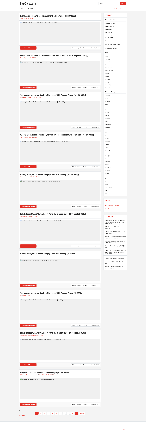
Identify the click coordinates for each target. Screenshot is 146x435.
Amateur (107, 95)
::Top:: (124, 429)
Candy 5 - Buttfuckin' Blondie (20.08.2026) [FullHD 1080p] (115, 232)
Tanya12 (79, 48)
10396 (82, 413)
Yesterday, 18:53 (95, 285)
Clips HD (26, 18)
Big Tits (107, 107)
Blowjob (107, 110)
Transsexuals (23, 216)
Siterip (107, 82)
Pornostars (108, 88)
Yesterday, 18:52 (95, 364)
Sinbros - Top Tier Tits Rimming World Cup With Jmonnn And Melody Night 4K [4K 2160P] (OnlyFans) (115, 252)
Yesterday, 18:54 (95, 246)
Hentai (107, 76)
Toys (40, 374)
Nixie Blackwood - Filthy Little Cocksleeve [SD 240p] (115, 227)
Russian (107, 141)
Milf (21, 97)
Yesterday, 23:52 (95, 48)
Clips (36, 18)
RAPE (107, 193)
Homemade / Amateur (111, 48)
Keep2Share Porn (109, 209)
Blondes (107, 150)
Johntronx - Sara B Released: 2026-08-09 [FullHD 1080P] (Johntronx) (115, 241)
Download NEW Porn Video (112, 205)
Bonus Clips (108, 85)
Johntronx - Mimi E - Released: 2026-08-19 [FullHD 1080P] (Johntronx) (115, 237)
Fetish (107, 115)
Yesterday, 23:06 (95, 206)
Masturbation (35, 374)
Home (23, 9)
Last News (30, 9)
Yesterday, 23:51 (95, 87)
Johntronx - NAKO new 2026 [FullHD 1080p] (114, 262)
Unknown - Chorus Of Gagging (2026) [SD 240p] (115, 246)
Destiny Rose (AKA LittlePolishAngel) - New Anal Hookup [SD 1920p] (47, 253)
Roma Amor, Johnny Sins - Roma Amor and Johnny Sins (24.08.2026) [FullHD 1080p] (54, 55)
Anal (21, 137)
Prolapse (107, 170)
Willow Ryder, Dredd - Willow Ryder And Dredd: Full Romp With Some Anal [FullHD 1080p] (57, 134)
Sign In (115, 8)
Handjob (107, 156)
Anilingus (107, 101)
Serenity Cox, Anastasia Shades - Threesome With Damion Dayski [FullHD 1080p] (53, 95)
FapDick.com (28, 3)
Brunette (107, 153)
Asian (32, 216)
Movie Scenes (109, 62)
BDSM (21, 374)
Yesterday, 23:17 (95, 166)
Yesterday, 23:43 (95, 127)
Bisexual (107, 181)
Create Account (122, 8)
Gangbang (33, 335)
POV (106, 176)
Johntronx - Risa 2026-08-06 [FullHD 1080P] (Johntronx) (114, 267)
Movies (107, 73)
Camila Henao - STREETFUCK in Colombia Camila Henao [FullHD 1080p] (114, 257)
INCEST (107, 190)
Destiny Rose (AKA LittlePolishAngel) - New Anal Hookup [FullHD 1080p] (49, 174)
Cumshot (107, 158)
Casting (107, 164)
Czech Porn (108, 67)
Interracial (108, 167)
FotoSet (107, 79)
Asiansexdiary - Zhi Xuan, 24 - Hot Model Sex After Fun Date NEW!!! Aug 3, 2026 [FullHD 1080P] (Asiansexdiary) (115, 222)
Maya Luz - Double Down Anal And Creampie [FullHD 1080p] (44, 372)
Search (122, 3)
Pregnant (107, 135)
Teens (21, 18)
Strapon (107, 161)
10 (72, 413)
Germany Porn (109, 70)
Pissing (107, 138)
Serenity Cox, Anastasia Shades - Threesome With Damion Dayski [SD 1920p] (51, 293)
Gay (106, 184)
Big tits (25, 97)
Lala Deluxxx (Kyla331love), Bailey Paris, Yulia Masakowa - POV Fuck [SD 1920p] (53, 214)
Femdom (107, 118)
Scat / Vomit (108, 187)
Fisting (107, 173)
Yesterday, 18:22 (95, 404)
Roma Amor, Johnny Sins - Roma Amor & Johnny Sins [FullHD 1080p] (48, 15)
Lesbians (107, 127)
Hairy (106, 121)
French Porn (108, 65)
